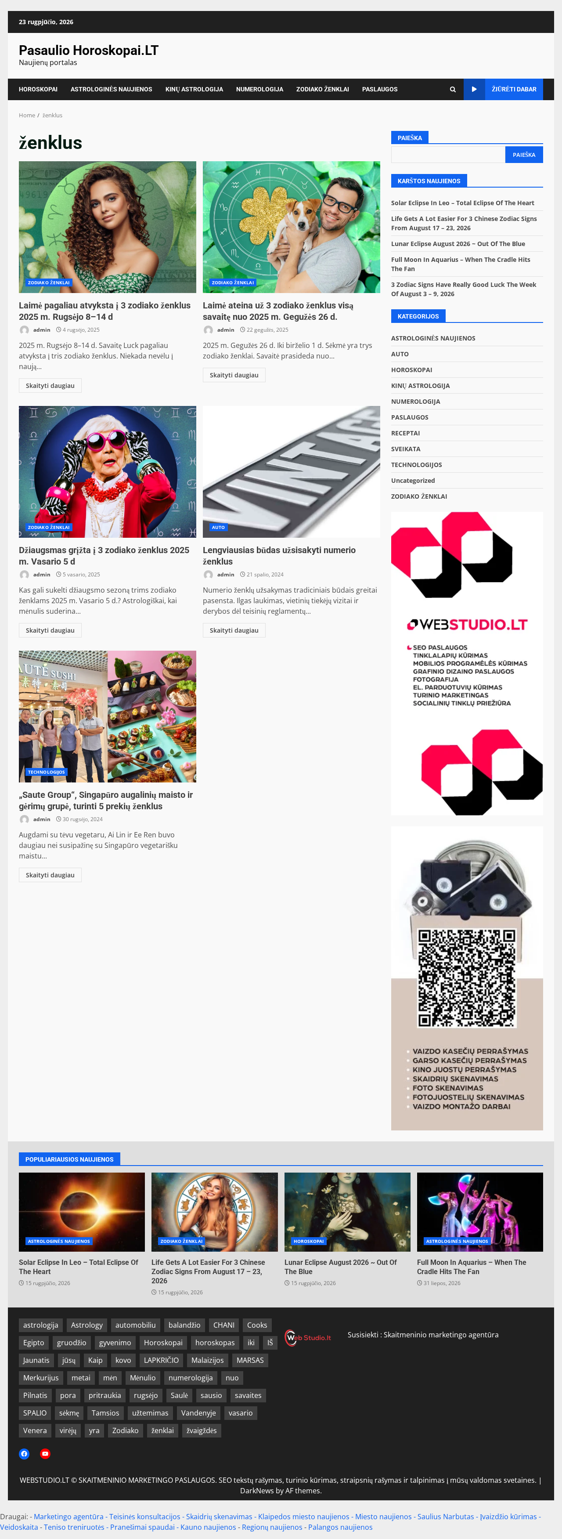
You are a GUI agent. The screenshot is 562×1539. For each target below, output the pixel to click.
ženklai (162, 1430)
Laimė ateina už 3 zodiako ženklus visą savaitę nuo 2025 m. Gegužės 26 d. (291, 227)
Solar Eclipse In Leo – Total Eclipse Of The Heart (462, 203)
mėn (110, 1378)
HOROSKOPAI (38, 89)
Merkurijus (41, 1378)
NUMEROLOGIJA (259, 89)
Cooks (257, 1325)
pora (68, 1395)
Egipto (33, 1342)
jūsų (69, 1360)
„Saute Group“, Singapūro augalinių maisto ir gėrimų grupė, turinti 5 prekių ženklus (107, 716)
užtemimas (150, 1413)
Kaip (95, 1360)
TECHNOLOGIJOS (46, 772)
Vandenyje (198, 1413)
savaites (248, 1395)
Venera (35, 1430)
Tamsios (105, 1413)
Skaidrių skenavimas (219, 1516)
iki (251, 1342)
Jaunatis (36, 1360)
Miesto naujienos (383, 1516)
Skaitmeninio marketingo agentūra (441, 1335)
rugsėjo (146, 1395)
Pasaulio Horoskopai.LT (89, 50)
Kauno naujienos (208, 1527)
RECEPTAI (405, 433)
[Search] (453, 89)
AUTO (218, 527)
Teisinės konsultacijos (144, 1516)
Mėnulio (143, 1378)
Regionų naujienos (272, 1527)
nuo (232, 1378)
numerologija (191, 1378)
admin (41, 329)
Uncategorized (413, 480)
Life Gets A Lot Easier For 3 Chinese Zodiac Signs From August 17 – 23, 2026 (214, 1212)
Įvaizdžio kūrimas (508, 1516)
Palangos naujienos (340, 1527)
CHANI (223, 1325)
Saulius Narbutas (446, 1516)
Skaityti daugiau (50, 385)
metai (81, 1378)
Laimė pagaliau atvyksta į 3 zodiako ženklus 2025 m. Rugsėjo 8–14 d (107, 227)
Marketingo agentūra (69, 1516)
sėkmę (69, 1413)
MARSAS (250, 1360)
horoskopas (215, 1342)
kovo (123, 1360)
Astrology (87, 1325)
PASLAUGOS (380, 89)
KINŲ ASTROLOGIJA (194, 89)
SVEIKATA (406, 449)
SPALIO (35, 1413)
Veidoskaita (19, 1527)
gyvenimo (115, 1342)
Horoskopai (163, 1342)
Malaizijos (207, 1360)
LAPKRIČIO (161, 1360)
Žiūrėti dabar (514, 89)
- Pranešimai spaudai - (143, 1527)
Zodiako (125, 1430)
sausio (211, 1395)
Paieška (410, 137)
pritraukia (105, 1395)
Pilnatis (35, 1395)
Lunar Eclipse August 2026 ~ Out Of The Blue (458, 243)
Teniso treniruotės (74, 1527)
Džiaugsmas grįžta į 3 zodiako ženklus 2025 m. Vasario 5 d (107, 472)
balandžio (185, 1325)
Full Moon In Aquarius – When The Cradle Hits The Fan (480, 1212)
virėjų (68, 1430)
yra (94, 1430)
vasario (241, 1413)
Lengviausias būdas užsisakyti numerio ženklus (291, 472)
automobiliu (135, 1325)
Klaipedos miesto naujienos (303, 1516)
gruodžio (71, 1342)
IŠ (270, 1342)
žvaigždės (202, 1430)
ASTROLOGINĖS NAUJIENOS (111, 89)
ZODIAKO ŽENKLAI (322, 89)
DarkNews (257, 1491)
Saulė (179, 1395)
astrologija (40, 1325)
